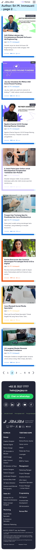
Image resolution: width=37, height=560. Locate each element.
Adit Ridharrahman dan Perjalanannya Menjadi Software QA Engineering (17, 37)
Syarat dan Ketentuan (8, 544)
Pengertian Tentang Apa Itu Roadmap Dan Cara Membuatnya (17, 216)
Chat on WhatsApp (20, 396)
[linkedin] (12, 405)
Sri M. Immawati (13, 42)
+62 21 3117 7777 (18, 386)
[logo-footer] (18, 421)
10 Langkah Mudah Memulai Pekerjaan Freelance (15, 349)
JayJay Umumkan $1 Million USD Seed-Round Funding (17, 83)
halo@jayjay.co (18, 390)
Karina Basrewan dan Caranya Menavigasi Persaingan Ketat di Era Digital (19, 261)
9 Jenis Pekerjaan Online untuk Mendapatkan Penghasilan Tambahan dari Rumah (17, 171)
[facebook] (25, 405)
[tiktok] (18, 405)
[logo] (7, 2)
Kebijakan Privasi (23, 544)
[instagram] (6, 405)
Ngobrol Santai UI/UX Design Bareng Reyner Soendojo (16, 125)
